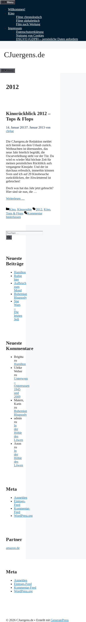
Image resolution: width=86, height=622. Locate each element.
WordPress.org (23, 515)
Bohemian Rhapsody (20, 295)
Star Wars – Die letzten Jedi (18, 310)
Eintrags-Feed (19, 503)
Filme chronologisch (29, 17)
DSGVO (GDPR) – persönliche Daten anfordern (47, 39)
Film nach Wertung (28, 24)
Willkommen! (16, 9)
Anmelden (20, 497)
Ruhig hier (18, 277)
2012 (39, 209)
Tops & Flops (14, 213)
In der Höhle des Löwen (18, 433)
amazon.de (13, 548)
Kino (11, 13)
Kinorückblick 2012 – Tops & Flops (28, 116)
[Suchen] (9, 237)
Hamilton (20, 272)
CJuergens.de (24, 54)
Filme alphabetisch (28, 20)
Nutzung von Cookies (30, 35)
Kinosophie (24, 209)
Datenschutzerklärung (30, 32)
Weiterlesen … (15, 198)
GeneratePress (60, 620)
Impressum (15, 28)
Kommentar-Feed (25, 587)
